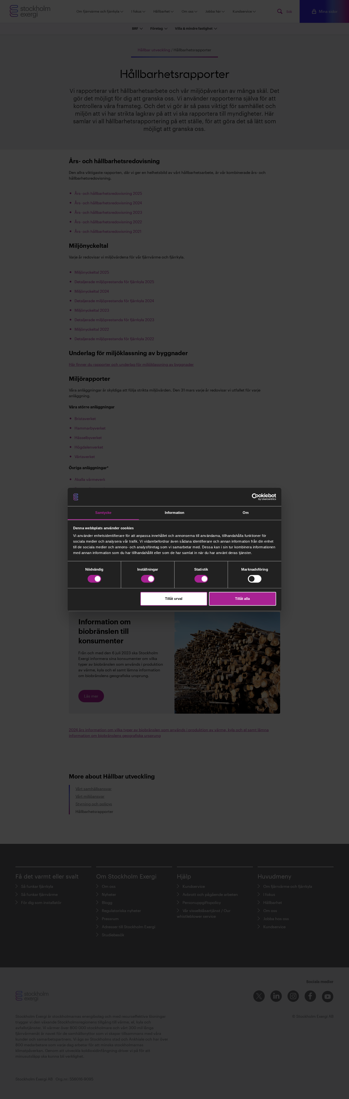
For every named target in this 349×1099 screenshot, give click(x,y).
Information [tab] (174, 513)
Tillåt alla (242, 599)
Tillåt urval (173, 599)
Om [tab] (246, 513)
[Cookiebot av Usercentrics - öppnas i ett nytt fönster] (255, 497)
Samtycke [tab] (103, 513)
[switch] (148, 579)
